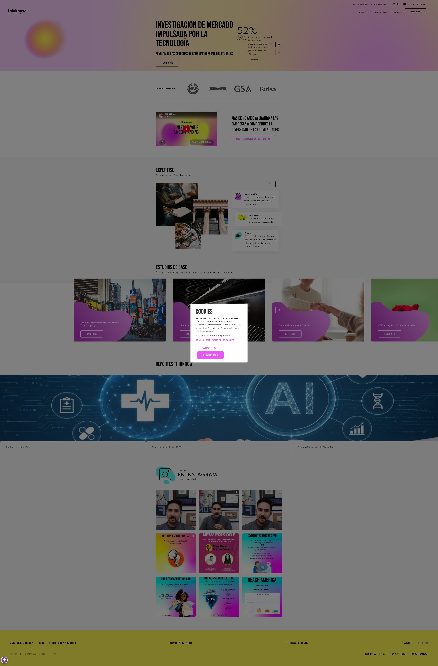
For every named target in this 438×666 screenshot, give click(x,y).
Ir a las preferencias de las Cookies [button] (215, 340)
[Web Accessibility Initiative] (4, 660)
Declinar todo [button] (209, 347)
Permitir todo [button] (210, 355)
